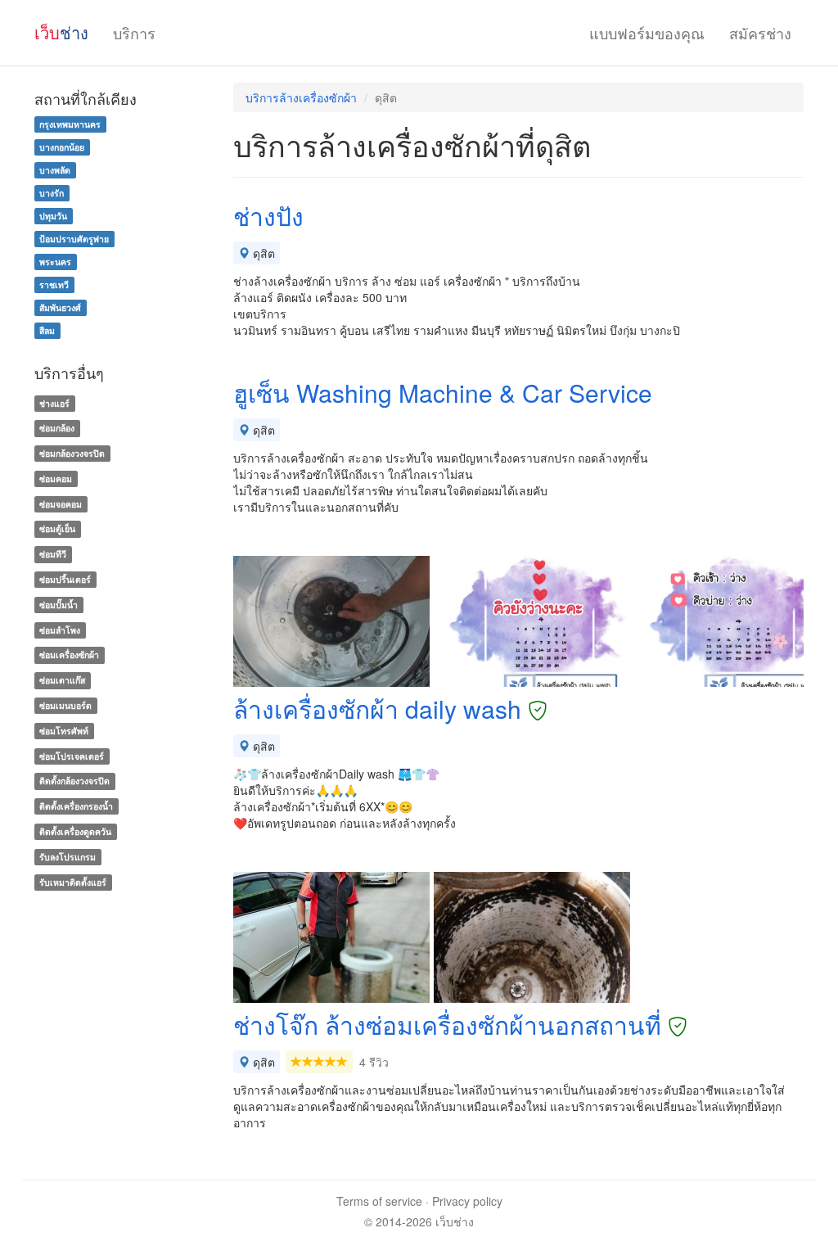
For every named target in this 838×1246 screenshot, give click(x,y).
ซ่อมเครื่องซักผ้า (69, 655)
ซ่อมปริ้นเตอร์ (65, 579)
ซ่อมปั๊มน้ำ (58, 604)
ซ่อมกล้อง (56, 428)
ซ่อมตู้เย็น (57, 529)
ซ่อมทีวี (52, 554)
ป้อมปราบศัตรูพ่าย (74, 238)
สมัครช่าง (760, 32)
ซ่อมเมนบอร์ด (65, 705)
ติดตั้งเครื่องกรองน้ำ (76, 806)
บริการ (134, 32)
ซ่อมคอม (55, 478)
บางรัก (51, 193)
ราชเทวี (54, 284)
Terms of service (379, 1201)
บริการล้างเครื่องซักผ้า (301, 97)
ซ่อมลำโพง (59, 630)
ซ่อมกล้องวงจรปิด (72, 453)
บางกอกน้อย (61, 147)
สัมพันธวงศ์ (60, 307)
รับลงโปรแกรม (67, 857)
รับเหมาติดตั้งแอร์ (72, 882)
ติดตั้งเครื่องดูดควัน (75, 831)
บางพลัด (54, 170)
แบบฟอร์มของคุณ (647, 32)
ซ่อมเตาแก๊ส (62, 680)
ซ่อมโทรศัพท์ (63, 731)
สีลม (47, 330)
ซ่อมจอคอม (60, 504)
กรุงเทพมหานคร (70, 124)
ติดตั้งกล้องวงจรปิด (74, 781)
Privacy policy (467, 1201)
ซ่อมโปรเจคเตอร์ (71, 756)
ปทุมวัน (53, 216)
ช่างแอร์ (54, 403)
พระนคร (55, 261)
